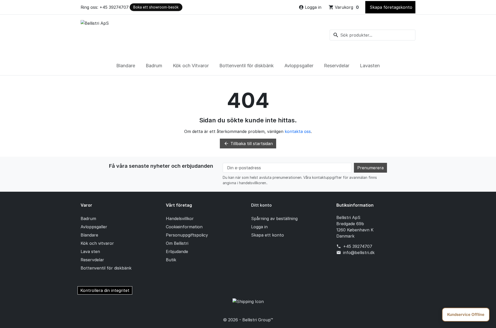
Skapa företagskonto (390, 7)
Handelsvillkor (180, 218)
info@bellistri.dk (359, 252)
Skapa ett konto (267, 235)
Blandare (125, 65)
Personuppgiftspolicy (187, 235)
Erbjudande (177, 251)
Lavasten (370, 65)
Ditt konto (261, 205)
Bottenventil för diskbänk (246, 65)
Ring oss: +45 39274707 (105, 7)
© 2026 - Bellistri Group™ (248, 319)
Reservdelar (336, 65)
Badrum (154, 65)
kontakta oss (298, 131)
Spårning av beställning (274, 218)
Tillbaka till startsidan (248, 143)
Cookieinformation (184, 226)
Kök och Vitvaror (191, 65)
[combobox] (372, 35)
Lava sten (90, 251)
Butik (171, 259)
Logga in (259, 226)
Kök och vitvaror (97, 243)
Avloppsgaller (298, 65)
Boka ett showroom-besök (156, 7)
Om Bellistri (177, 243)
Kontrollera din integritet (104, 290)
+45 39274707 (357, 246)
